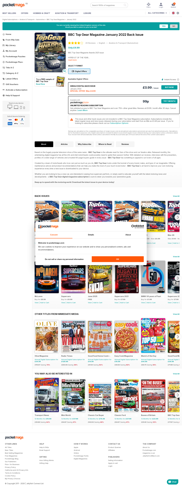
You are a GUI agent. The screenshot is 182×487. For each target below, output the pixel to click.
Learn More (82, 110)
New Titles (9, 450)
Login (110, 466)
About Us (146, 447)
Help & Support (13, 95)
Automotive (40, 19)
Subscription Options (119, 123)
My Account (11, 51)
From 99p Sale (12, 40)
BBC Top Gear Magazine (56, 19)
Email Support (44, 450)
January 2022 (71, 19)
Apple (76, 447)
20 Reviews (90, 43)
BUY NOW (169, 87)
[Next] (178, 217)
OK (117, 259)
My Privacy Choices (12, 479)
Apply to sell (113, 463)
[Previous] (36, 217)
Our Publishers (10, 462)
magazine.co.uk (149, 453)
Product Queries (114, 447)
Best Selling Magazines (14, 453)
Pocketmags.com (149, 450)
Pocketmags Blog (11, 459)
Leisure (87, 13)
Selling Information (115, 460)
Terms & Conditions (12, 473)
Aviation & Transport (67, 13)
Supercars (66, 296)
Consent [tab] (54, 235)
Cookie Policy (10, 476)
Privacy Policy (10, 467)
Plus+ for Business (12, 464)
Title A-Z (10, 67)
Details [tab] (91, 235)
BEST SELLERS (9, 13)
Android (77, 450)
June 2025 (92, 296)
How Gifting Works (46, 460)
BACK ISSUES (42, 196)
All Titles (8, 447)
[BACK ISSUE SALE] (153, 231)
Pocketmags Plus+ (14, 62)
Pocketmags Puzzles (15, 56)
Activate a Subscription (16, 90)
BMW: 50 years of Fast (151, 296)
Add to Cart (151, 243)
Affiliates (111, 450)
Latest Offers (12, 79)
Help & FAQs (44, 447)
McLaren (38, 296)
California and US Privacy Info (16, 470)
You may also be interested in (53, 373)
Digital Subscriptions (9, 19)
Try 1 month (169, 101)
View (170, 243)
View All (176, 196)
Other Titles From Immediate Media (57, 314)
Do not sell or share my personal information (64, 259)
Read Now (40, 84)
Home (8, 34)
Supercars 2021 (122, 296)
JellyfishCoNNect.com (151, 456)
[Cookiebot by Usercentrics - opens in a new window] (133, 226)
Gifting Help (43, 463)
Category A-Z (12, 73)
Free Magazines (11, 456)
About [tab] (128, 235)
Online (76, 453)
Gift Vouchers (12, 84)
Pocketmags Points (81, 456)
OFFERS (24, 13)
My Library (11, 45)
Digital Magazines (80, 459)
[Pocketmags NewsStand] (14, 4)
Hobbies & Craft (41, 13)
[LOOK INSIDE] (50, 72)
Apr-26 (144, 235)
